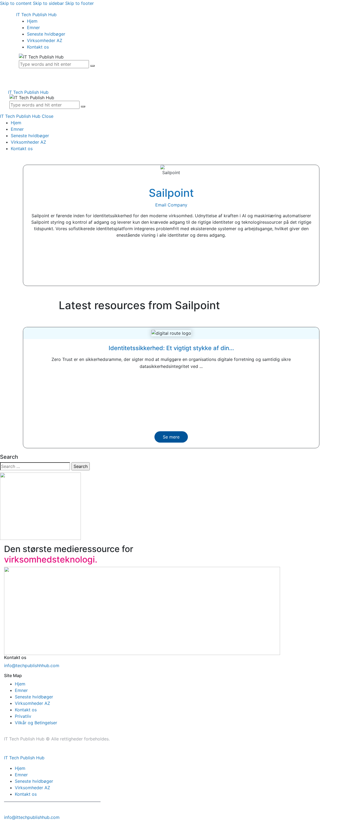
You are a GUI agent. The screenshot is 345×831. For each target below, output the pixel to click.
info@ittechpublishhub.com (32, 817)
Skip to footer (79, 3)
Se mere (171, 437)
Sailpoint (171, 192)
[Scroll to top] (3, 827)
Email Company (171, 205)
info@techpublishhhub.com (31, 665)
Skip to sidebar (48, 3)
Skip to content (16, 3)
